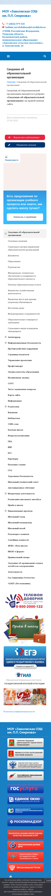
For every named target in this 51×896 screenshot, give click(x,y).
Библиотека (14, 418)
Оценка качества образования (23, 371)
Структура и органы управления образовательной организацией (23, 248)
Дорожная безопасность (20, 476)
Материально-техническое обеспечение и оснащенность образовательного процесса (22, 276)
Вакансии (12, 412)
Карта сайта (14, 395)
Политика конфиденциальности (19, 711)
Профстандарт (15, 366)
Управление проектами (20, 360)
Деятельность (15, 571)
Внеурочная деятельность (21, 493)
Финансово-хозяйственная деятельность (21, 292)
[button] (8, 56)
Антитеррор (14, 337)
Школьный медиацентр (20, 522)
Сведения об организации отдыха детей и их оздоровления (25, 564)
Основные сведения (17, 241)
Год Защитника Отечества (21, 577)
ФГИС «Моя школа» (18, 545)
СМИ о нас (13, 424)
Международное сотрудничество (24, 313)
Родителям (13, 406)
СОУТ (11, 383)
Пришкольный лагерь (19, 557)
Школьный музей (16, 528)
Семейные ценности (18, 540)
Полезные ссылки (17, 464)
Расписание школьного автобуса (24, 499)
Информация (15, 400)
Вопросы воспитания (18, 435)
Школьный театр (16, 516)
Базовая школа (15, 429)
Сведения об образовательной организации (23, 233)
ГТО (10, 470)
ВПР (10, 447)
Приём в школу (15, 505)
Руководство (14, 267)
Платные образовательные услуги (24, 284)
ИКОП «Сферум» (16, 551)
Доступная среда (16, 308)
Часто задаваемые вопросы (22, 389)
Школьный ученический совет (23, 482)
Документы (13, 255)
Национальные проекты (20, 511)
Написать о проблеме (25, 217)
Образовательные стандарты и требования (23, 321)
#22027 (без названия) (19, 583)
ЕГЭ (9, 453)
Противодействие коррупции (23, 348)
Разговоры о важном (18, 534)
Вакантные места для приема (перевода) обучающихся (22, 300)
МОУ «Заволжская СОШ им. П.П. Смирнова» (19, 13)
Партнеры (13, 458)
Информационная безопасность (24, 342)
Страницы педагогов (18, 354)
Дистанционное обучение (21, 487)
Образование (14, 261)
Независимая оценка (18, 377)
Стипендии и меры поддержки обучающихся (23, 330)
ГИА (10, 441)
